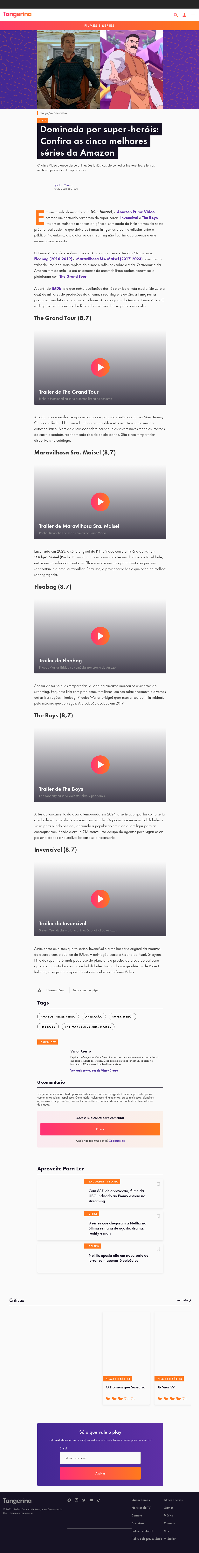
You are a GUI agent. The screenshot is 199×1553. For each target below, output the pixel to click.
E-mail (63, 1448)
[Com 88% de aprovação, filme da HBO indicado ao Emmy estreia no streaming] (60, 1193)
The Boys (150, 217)
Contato (137, 1515)
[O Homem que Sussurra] (126, 1346)
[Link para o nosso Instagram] (76, 1500)
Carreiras (138, 1523)
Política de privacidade (147, 1538)
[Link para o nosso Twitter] (84, 1500)
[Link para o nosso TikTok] (98, 1500)
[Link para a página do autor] (45, 186)
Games (168, 1507)
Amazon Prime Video (136, 211)
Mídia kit (169, 1538)
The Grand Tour (72, 276)
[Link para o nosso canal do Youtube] (91, 1500)
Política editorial (142, 1531)
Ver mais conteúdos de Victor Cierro (94, 1070)
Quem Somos (141, 1500)
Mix (166, 1531)
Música (168, 1515)
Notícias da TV (141, 1507)
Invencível (129, 217)
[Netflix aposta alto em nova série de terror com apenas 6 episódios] (60, 1258)
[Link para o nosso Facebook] (69, 1500)
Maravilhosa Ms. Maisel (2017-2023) (109, 258)
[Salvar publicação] (158, 1184)
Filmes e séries (173, 1500)
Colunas (169, 1523)
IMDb (56, 288)
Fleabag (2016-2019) (53, 258)
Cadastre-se (117, 1141)
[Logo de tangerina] (17, 15)
